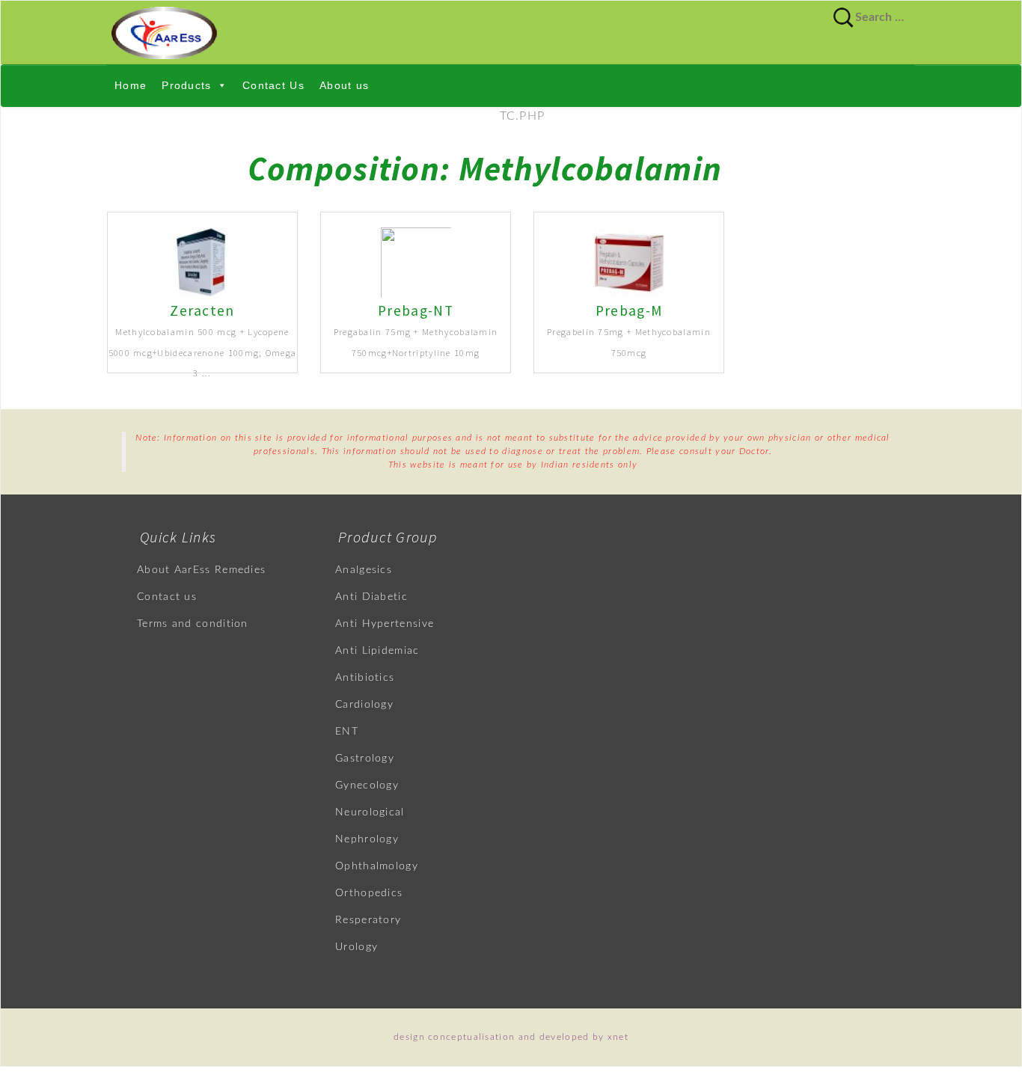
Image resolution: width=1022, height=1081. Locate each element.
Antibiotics (364, 678)
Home (130, 85)
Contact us (167, 597)
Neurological (370, 812)
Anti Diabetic (371, 597)
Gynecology (367, 785)
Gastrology (364, 758)
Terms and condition (192, 624)
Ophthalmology (376, 866)
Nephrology (367, 839)
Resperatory (368, 920)
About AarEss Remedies (201, 570)
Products (186, 85)
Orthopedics (369, 893)
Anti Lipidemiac (377, 651)
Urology (356, 947)
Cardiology (364, 704)
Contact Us (273, 85)
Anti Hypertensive (384, 624)
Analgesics (363, 570)
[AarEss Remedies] (511, 32)
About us (344, 85)
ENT (346, 731)
